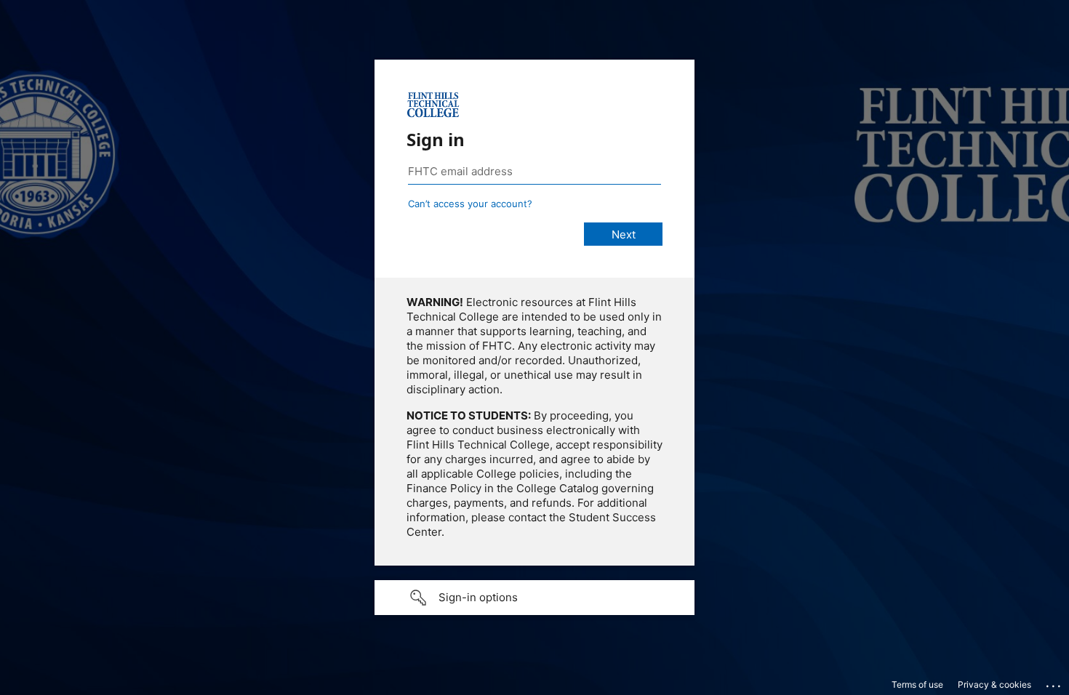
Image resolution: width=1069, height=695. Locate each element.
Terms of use (917, 684)
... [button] (1054, 682)
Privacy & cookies (994, 684)
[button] (534, 597)
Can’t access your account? (470, 203)
